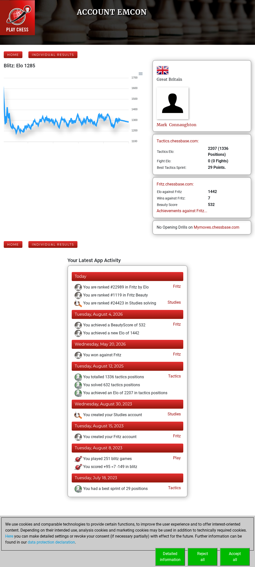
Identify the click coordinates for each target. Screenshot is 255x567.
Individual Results (53, 55)
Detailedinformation (170, 556)
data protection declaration (51, 542)
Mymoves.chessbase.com (216, 227)
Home (13, 55)
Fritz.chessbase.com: (175, 184)
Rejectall (202, 556)
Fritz (176, 286)
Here (9, 536)
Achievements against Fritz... (182, 210)
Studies (174, 302)
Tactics (174, 376)
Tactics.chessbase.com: (178, 141)
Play (176, 458)
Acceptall (235, 556)
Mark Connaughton (176, 124)
